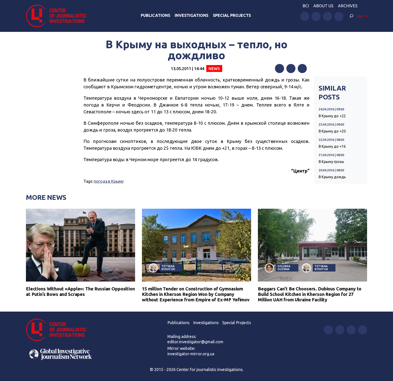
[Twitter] (290, 68)
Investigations (191, 15)
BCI (305, 5)
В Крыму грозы (331, 162)
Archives (348, 5)
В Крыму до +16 (332, 146)
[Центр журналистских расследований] (58, 16)
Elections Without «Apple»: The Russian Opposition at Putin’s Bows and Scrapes (80, 291)
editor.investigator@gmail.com (195, 341)
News (214, 68)
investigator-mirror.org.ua (190, 353)
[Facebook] (279, 68)
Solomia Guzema (283, 267)
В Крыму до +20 (332, 131)
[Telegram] (302, 68)
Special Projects (232, 15)
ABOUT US (323, 5)
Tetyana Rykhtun (168, 267)
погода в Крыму (109, 181)
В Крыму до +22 (332, 116)
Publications (155, 15)
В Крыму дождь (332, 177)
